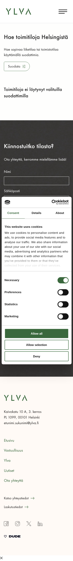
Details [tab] (36, 213)
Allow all (36, 333)
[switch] (63, 292)
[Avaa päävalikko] (63, 11)
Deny (36, 356)
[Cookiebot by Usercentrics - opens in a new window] (52, 202)
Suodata (14, 66)
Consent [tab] (13, 213)
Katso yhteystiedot (16, 498)
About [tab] (59, 213)
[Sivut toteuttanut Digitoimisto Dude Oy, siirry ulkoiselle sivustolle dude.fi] (12, 537)
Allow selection (36, 344)
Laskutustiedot (13, 507)
